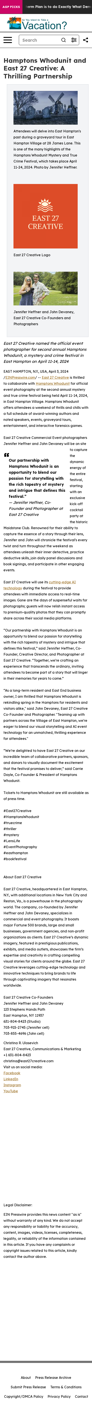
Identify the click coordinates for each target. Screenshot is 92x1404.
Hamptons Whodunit (53, 383)
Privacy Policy (59, 1396)
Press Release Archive (53, 1377)
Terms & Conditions (66, 1387)
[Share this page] (86, 40)
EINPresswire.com (20, 377)
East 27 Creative (55, 377)
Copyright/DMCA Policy (23, 1396)
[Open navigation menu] (7, 40)
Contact (81, 1396)
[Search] (63, 40)
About (26, 1377)
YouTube (10, 1091)
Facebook (11, 1073)
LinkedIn (10, 1079)
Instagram (12, 1085)
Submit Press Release (28, 1387)
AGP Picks (11, 7)
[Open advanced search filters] (74, 40)
